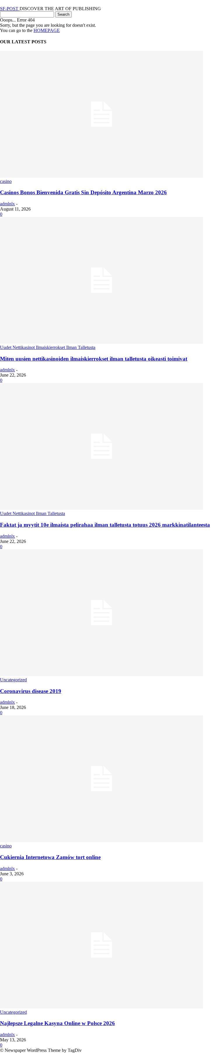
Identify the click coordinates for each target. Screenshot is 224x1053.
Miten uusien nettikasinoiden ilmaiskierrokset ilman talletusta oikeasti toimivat (93, 359)
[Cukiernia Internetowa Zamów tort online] (101, 840)
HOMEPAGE (47, 30)
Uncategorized (13, 679)
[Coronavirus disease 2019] (101, 674)
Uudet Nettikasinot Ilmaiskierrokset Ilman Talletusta (47, 347)
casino (6, 181)
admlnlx (7, 203)
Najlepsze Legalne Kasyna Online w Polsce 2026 (57, 1023)
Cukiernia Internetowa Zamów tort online (50, 857)
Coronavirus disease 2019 (30, 691)
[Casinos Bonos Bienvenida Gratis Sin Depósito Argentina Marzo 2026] (101, 176)
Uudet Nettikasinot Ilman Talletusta (32, 513)
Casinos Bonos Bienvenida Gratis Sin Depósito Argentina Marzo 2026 (83, 192)
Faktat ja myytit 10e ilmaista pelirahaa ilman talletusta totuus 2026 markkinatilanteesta (105, 525)
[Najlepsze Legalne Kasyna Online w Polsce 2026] (101, 1006)
